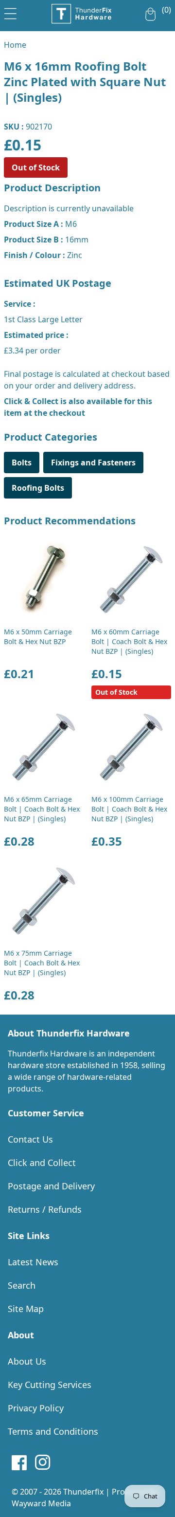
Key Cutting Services (49, 1384)
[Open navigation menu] (10, 11)
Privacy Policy (36, 1408)
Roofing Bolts (38, 487)
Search (21, 1285)
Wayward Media (41, 1503)
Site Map (26, 1308)
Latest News (33, 1262)
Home (15, 44)
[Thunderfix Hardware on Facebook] (19, 1462)
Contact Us (30, 1139)
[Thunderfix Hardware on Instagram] (43, 1462)
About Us (27, 1361)
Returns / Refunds (45, 1209)
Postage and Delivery (51, 1186)
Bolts (22, 462)
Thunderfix (83, 1491)
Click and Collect (42, 1162)
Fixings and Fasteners (93, 462)
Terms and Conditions (53, 1431)
